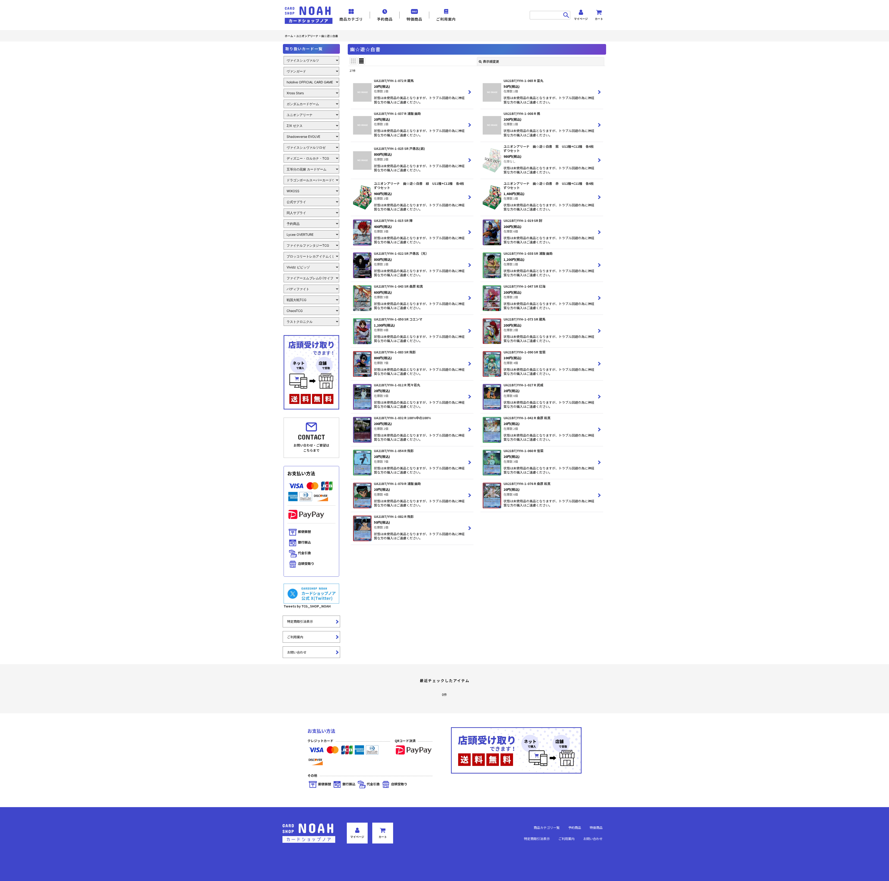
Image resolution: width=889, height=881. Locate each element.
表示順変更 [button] (491, 61)
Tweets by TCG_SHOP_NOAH (307, 606)
